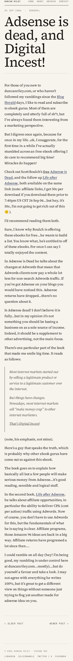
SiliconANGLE (26, 656)
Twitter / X (44, 656)
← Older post (13, 623)
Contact (64, 1)
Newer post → (59, 623)
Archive (51, 1)
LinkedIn (9, 656)
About (40, 1)
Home (31, 1)
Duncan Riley (12, 1)
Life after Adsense (50, 494)
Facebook (60, 656)
